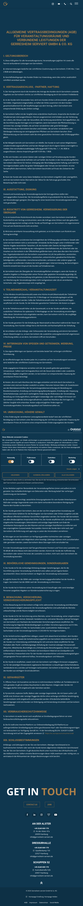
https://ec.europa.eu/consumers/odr (59, 733)
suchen (71, 4)
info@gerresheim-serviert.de (41, 837)
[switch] (31, 461)
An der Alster (41, 823)
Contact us (31, 804)
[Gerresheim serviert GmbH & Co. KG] (5, 4)
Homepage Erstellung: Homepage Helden (42, 897)
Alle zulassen (68, 475)
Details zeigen (72, 469)
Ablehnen (15, 475)
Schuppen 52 (41, 862)
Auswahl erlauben (41, 475)
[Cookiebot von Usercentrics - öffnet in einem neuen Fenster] (72, 429)
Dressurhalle (41, 843)
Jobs (50, 804)
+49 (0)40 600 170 (41, 828)
